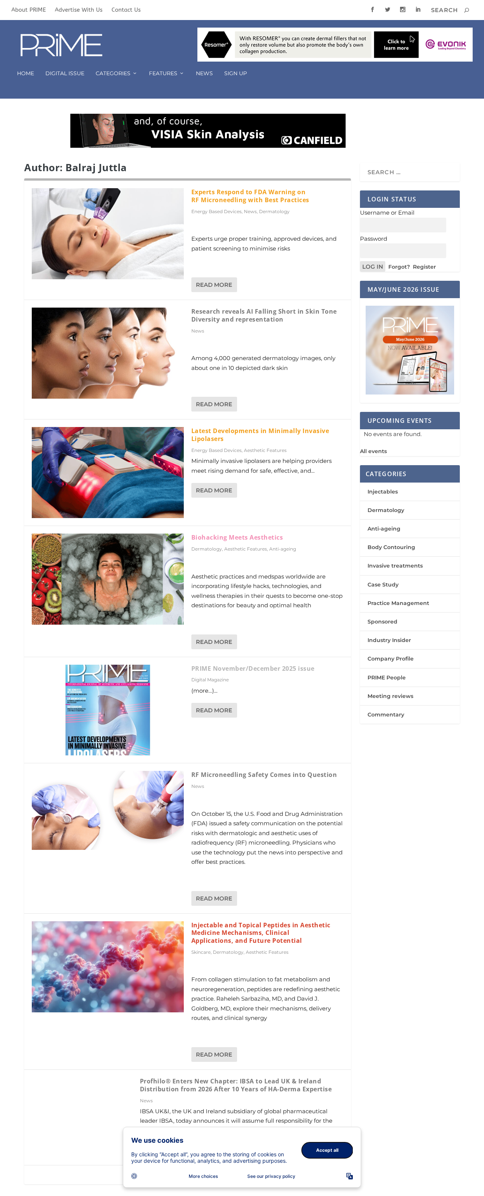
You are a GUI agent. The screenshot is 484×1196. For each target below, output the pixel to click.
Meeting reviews (390, 696)
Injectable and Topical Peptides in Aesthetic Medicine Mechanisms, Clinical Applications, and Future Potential (260, 933)
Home (25, 73)
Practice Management (398, 603)
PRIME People (387, 677)
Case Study (383, 584)
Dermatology (274, 211)
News (204, 73)
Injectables (383, 491)
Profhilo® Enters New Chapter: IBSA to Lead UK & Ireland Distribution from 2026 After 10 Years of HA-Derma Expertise (236, 1085)
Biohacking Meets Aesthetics (237, 537)
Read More (214, 284)
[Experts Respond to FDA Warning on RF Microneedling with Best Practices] (108, 233)
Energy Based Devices (216, 211)
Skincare (201, 952)
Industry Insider (389, 640)
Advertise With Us (78, 9)
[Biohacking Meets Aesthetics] (108, 579)
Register (424, 266)
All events (373, 451)
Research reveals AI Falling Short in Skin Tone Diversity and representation (264, 315)
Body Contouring (391, 547)
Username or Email (387, 212)
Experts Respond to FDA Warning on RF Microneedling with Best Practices (250, 196)
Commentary (386, 714)
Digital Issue (64, 73)
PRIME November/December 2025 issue (253, 668)
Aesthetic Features (265, 450)
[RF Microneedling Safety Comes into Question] (108, 810)
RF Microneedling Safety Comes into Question (264, 775)
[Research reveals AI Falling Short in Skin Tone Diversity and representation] (108, 353)
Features (163, 73)
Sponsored (382, 621)
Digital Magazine (210, 679)
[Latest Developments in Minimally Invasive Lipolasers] (108, 472)
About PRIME (28, 9)
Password (373, 238)
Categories (113, 73)
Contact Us (126, 9)
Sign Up (235, 73)
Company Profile (391, 658)
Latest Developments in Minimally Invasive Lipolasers (260, 435)
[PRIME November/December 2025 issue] (108, 710)
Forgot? (399, 266)
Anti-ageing (282, 549)
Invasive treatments (395, 565)
